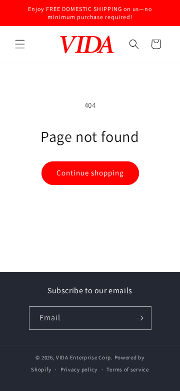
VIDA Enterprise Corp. (84, 357)
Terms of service (127, 369)
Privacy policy (79, 369)
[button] (20, 44)
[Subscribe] (140, 318)
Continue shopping (90, 172)
